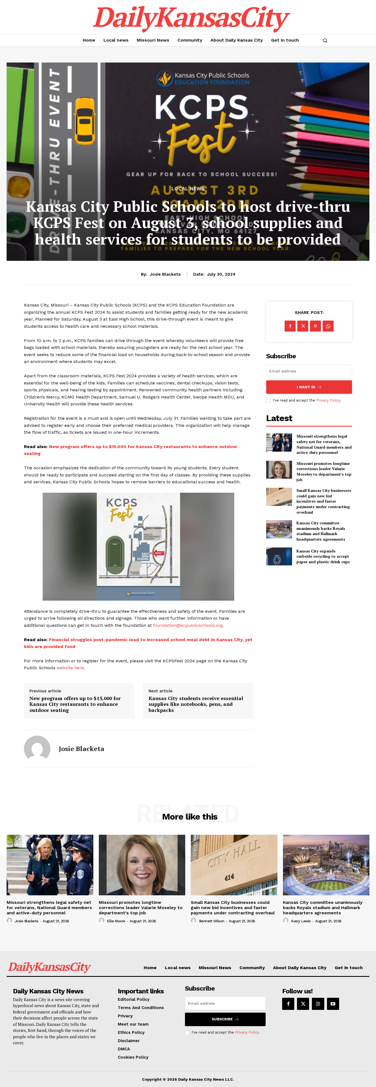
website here (70, 667)
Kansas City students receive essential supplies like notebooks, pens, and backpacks (196, 704)
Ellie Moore (116, 921)
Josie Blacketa (165, 274)
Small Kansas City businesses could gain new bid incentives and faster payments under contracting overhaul (323, 501)
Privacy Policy (328, 400)
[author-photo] (10, 921)
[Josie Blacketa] (37, 749)
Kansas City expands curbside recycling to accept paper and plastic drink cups (323, 556)
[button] (325, 40)
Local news (188, 188)
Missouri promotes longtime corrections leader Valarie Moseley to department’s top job (324, 471)
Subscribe (222, 1019)
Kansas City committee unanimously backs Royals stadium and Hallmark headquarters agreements (320, 531)
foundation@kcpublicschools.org (188, 625)
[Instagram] (318, 1004)
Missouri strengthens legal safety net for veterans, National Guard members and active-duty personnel (324, 444)
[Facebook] (290, 326)
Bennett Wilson (211, 921)
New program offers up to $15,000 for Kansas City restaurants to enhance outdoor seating (75, 704)
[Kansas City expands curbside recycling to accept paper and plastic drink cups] (279, 556)
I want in (306, 387)
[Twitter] (302, 326)
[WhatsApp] (328, 326)
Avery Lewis (301, 921)
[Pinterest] (315, 326)
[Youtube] (333, 1004)
